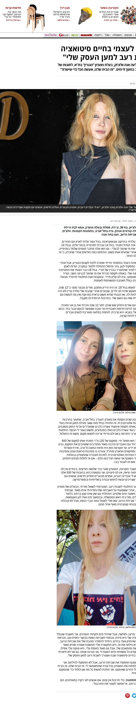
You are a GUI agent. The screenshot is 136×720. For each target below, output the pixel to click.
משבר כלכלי (127, 221)
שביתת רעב (115, 221)
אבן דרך (65, 8)
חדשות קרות (13, 8)
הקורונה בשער (109, 8)
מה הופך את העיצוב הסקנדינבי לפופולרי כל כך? (11, 14)
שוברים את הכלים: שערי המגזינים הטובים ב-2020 (108, 14)
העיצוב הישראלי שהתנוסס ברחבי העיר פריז (61, 14)
